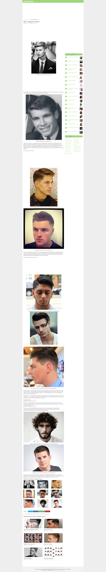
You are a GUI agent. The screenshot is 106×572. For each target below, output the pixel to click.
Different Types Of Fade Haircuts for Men (31, 529)
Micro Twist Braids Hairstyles (72, 57)
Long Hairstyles (68, 147)
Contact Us (46, 567)
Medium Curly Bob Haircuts (72, 72)
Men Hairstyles (76, 149)
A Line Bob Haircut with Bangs (72, 127)
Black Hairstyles (68, 138)
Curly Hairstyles (76, 140)
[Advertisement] (53, 11)
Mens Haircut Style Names (48, 558)
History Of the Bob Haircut (72, 115)
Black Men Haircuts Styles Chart (29, 544)
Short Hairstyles (68, 151)
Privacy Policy (62, 567)
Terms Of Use (54, 567)
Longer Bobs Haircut (71, 100)
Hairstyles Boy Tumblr (71, 84)
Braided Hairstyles (68, 140)
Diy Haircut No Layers (71, 123)
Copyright (50, 567)
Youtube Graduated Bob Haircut (73, 131)
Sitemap (43, 567)
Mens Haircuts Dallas (27, 558)
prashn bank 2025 (62, 570)
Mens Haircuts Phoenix (48, 529)
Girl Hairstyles (67, 145)
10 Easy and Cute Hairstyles (72, 64)
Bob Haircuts (76, 138)
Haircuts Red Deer (70, 104)
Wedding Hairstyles (77, 151)
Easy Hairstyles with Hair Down (73, 111)
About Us (58, 567)
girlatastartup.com (56, 570)
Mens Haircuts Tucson (48, 544)
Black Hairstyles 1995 (71, 92)
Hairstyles (75, 145)
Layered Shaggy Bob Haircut (72, 76)
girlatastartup (28, 1)
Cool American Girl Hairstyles (72, 96)
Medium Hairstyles (77, 147)
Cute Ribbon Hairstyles (71, 80)
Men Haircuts (26, 23)
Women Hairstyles (68, 153)
